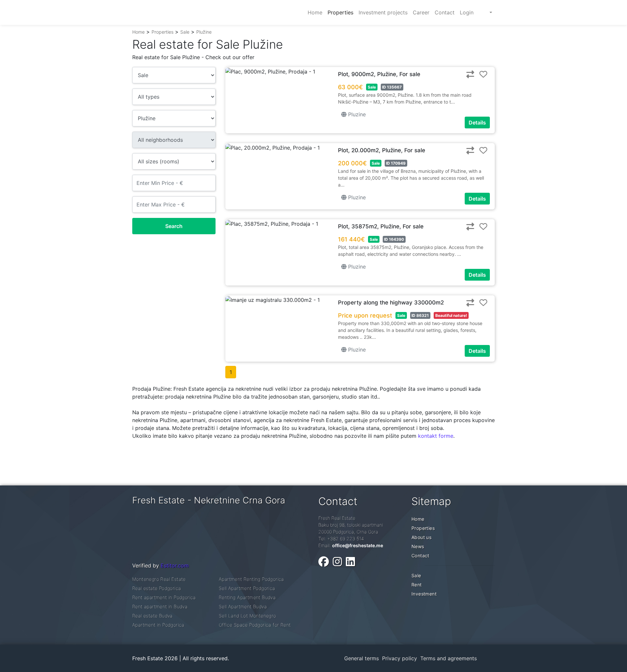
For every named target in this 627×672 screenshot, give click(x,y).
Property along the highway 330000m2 (391, 302)
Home (138, 32)
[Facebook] (323, 561)
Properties (162, 32)
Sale (184, 32)
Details (477, 122)
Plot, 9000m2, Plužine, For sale (379, 74)
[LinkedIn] (350, 561)
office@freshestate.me (357, 545)
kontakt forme (435, 436)
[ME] (485, 12)
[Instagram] (337, 561)
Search (174, 226)
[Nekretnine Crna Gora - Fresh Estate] (181, 12)
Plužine (204, 32)
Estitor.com (175, 565)
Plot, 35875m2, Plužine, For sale (381, 226)
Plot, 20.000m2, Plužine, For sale (381, 150)
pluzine (356, 114)
